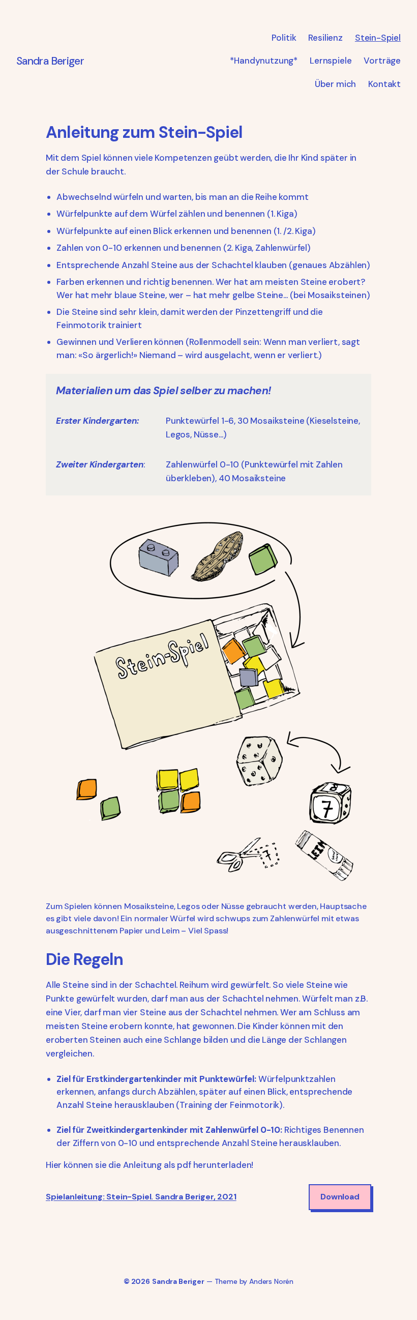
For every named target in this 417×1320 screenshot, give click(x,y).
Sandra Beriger (50, 61)
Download (340, 1196)
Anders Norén (271, 1281)
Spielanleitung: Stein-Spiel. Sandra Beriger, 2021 (141, 1197)
